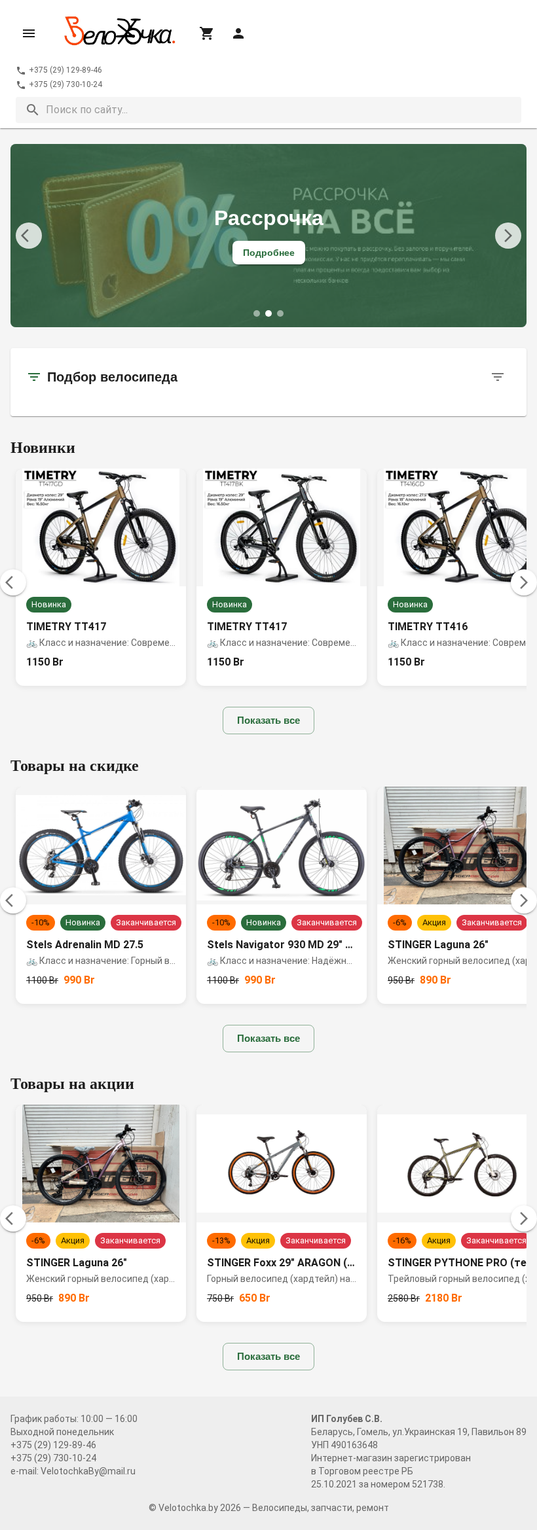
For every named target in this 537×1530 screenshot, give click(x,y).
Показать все (268, 720)
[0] (207, 33)
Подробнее (269, 252)
